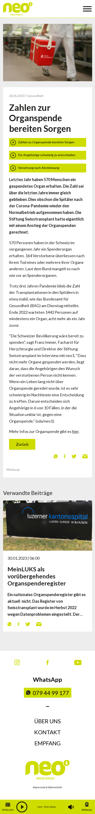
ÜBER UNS (47, 721)
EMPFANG (47, 743)
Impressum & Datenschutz (47, 787)
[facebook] (64, 456)
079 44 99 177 (51, 692)
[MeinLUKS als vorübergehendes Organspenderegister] (47, 525)
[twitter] (73, 456)
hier (75, 431)
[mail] (85, 456)
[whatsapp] (56, 456)
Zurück (22, 444)
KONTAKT (47, 732)
